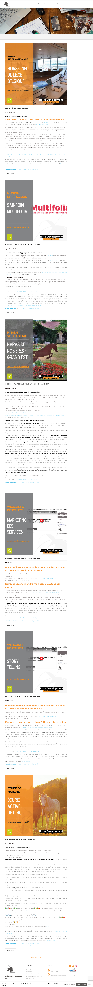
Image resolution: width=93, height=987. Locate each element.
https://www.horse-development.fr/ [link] (29, 169)
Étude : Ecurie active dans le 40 (20, 839)
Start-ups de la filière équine (33, 974)
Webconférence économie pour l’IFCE (22, 558)
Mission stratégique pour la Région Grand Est (27, 384)
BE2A (47, 926)
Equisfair (46, 122)
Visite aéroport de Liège (16, 108)
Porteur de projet (30, 978)
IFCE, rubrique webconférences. (47, 578)
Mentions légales (73, 975)
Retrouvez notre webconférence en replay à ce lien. (45, 592)
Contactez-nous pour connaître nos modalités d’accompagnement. (24, 305)
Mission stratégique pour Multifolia (22, 245)
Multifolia (50, 256)
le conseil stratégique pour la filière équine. (27, 291)
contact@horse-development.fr (58, 975)
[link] (11, 169)
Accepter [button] (84, 984)
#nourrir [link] (35, 946)
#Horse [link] (27, 946)
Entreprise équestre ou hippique (34, 976)
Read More (10, 173)
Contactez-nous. (27, 761)
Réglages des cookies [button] (69, 984)
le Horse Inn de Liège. (42, 124)
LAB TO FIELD (55, 260)
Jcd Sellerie (27, 911)
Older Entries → (40, 957)
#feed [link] (31, 946)
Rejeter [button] (78, 984)
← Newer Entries (31, 957)
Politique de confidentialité (75, 977)
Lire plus (89, 984)
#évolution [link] (8, 946)
